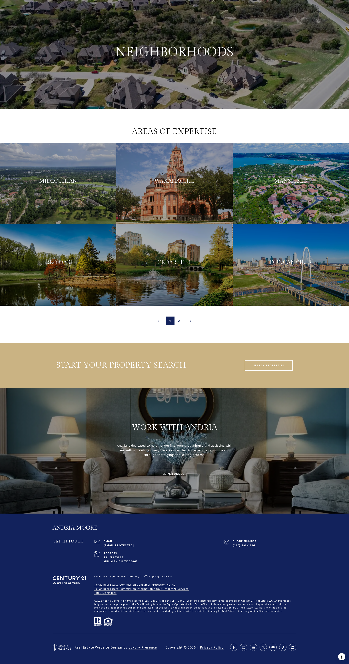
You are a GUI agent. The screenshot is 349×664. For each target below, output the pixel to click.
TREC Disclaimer (105, 593)
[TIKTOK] (282, 647)
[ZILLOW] (292, 647)
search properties (268, 365)
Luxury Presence (143, 647)
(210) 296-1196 (244, 545)
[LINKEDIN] (253, 647)
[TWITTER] (263, 647)
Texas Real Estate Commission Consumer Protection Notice (134, 584)
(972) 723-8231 (162, 576)
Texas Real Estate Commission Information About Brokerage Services (141, 589)
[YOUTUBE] (273, 647)
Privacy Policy (212, 647)
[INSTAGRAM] (243, 647)
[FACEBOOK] (233, 647)
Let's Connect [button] (174, 474)
